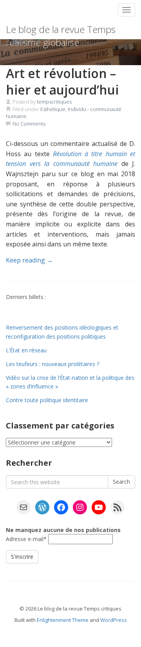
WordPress (113, 619)
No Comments (29, 123)
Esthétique (52, 109)
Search (121, 481)
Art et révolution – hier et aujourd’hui (62, 81)
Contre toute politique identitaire (47, 400)
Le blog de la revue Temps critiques (61, 31)
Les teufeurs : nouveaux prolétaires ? (52, 364)
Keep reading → (29, 260)
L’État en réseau (26, 350)
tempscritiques (54, 101)
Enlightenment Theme (63, 619)
